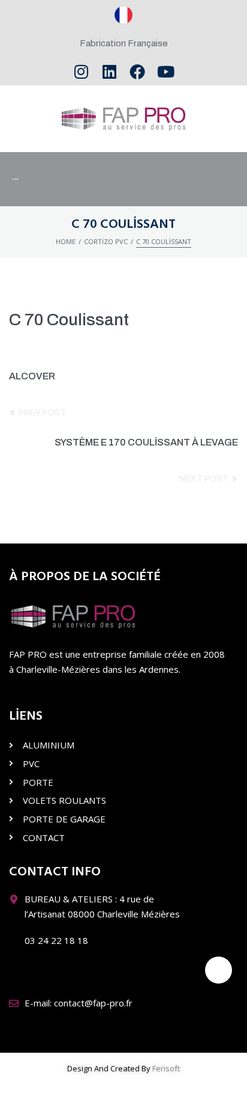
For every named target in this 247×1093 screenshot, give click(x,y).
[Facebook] (137, 72)
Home (66, 241)
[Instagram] (81, 72)
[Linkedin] (109, 72)
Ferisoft (166, 1068)
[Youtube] (166, 72)
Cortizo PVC (106, 241)
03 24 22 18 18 (56, 940)
